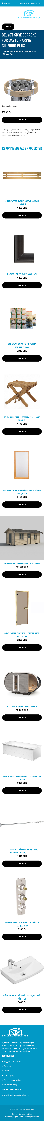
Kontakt (22, 1114)
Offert (8, 27)
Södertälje (7, 3)
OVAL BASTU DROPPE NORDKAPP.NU (22, 706)
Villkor (29, 1114)
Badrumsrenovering (12, 1080)
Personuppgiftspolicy (14, 1117)
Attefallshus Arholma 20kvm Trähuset (22, 563)
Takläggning (9, 1075)
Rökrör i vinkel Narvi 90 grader (22, 274)
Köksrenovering (10, 1085)
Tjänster (7, 1066)
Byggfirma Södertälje (13, 1061)
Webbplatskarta (32, 1117)
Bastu (15, 106)
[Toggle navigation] (5, 15)
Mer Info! (22, 120)
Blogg (14, 1114)
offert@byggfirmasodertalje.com (30, 3)
